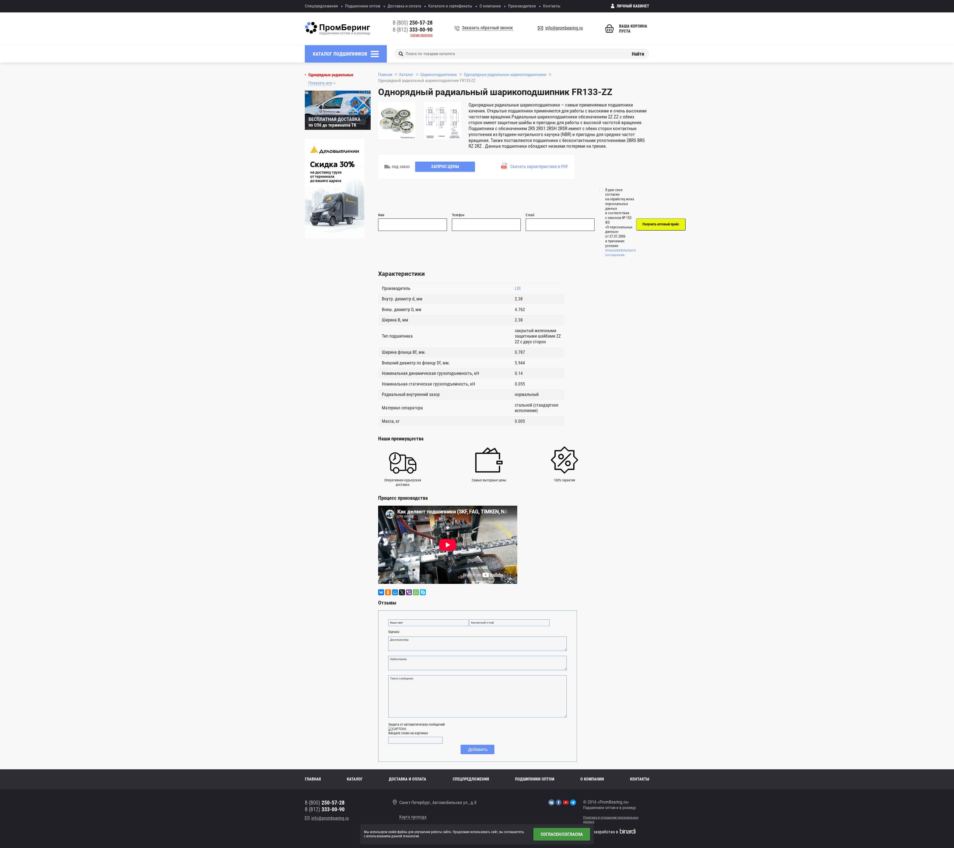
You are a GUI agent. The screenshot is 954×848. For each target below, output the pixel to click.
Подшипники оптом (362, 5)
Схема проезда (421, 35)
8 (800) (413, 23)
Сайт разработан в (600, 831)
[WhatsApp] (416, 592)
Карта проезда (413, 816)
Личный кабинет (633, 6)
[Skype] (423, 592)
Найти (638, 54)
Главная (385, 74)
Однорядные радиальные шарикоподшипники (505, 74)
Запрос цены (445, 166)
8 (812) (413, 30)
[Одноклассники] (388, 592)
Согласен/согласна (562, 834)
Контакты (551, 5)
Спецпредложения (321, 5)
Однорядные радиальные (330, 74)
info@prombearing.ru (564, 28)
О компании (490, 5)
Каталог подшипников (340, 54)
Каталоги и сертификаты (450, 5)
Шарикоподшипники (438, 74)
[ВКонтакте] (381, 592)
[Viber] (409, 592)
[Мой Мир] (395, 592)
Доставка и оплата (404, 5)
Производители (522, 5)
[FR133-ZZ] (396, 121)
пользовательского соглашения (620, 252)
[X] (402, 592)
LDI (518, 288)
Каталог (406, 74)
